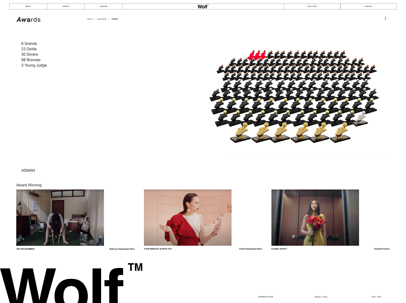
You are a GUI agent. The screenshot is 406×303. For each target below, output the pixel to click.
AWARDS (103, 6)
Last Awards (101, 19)
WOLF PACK (312, 6)
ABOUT (28, 6)
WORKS (66, 6)
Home (89, 19)
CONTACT (368, 6)
